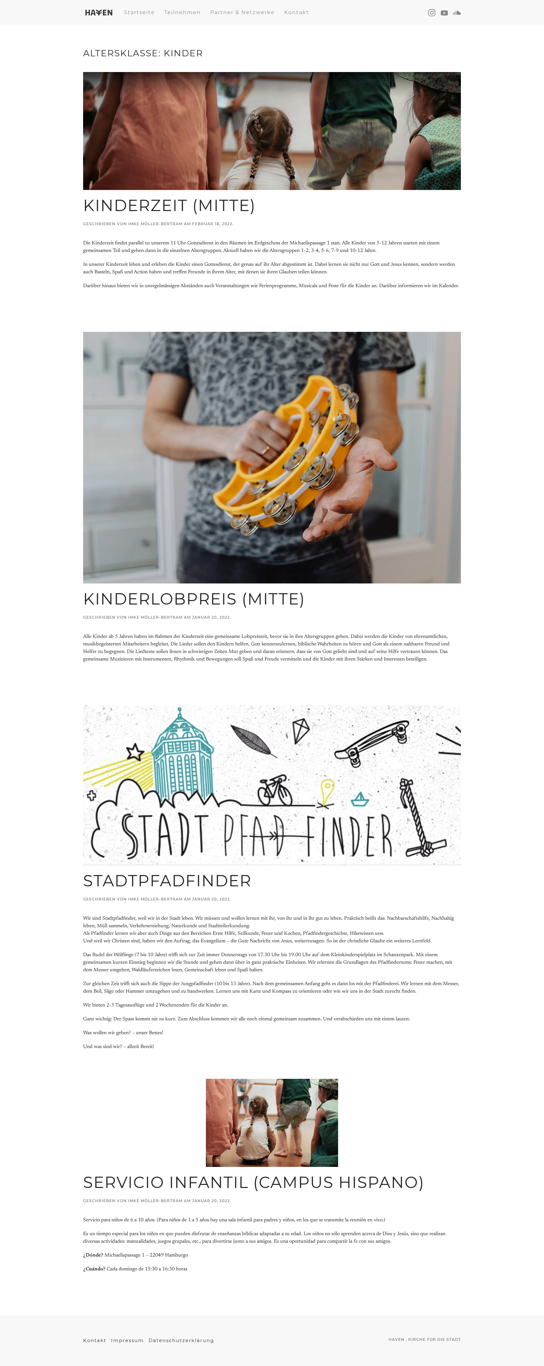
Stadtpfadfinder (167, 880)
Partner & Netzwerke (242, 12)
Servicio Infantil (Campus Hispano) (253, 1182)
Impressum (127, 1340)
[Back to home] (99, 12)
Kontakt (296, 12)
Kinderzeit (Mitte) (169, 205)
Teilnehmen (182, 12)
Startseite (139, 12)
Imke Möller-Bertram (155, 223)
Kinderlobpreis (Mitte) (194, 599)
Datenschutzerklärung (181, 1340)
